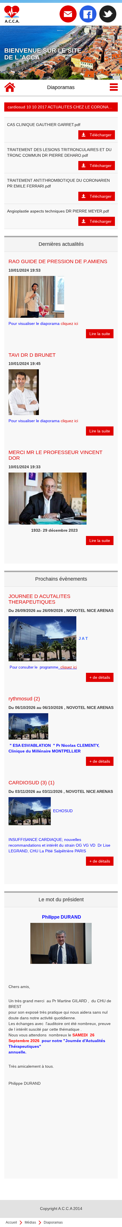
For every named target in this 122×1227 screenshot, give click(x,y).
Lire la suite (99, 333)
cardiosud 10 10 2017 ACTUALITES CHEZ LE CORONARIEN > (63, 107)
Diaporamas (53, 1222)
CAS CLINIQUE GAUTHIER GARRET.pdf (43, 124)
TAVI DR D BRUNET (32, 355)
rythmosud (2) (24, 699)
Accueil (11, 1222)
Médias (30, 1222)
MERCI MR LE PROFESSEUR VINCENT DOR (55, 455)
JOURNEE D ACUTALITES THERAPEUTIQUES (39, 599)
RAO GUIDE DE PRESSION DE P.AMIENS (58, 261)
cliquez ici (69, 323)
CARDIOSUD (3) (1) (31, 782)
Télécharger (101, 135)
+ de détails (99, 677)
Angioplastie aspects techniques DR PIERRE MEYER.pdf (58, 211)
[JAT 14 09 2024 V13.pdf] (58, 667)
